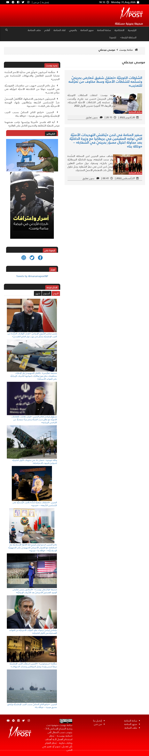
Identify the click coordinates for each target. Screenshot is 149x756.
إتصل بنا (45, 2)
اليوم (55, 293)
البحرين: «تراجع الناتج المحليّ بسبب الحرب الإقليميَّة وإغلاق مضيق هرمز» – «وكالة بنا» (32, 114)
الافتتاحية (119, 30)
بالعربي (73, 30)
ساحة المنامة (104, 30)
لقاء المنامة (59, 30)
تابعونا (112, 37)
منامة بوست (126, 50)
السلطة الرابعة (128, 37)
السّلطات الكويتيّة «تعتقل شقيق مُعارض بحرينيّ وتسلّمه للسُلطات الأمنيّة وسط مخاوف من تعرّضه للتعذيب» (105, 81)
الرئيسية (132, 30)
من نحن (36, 2)
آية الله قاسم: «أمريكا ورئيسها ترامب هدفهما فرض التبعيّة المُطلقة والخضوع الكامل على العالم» (32, 123)
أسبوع (47, 293)
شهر (38, 293)
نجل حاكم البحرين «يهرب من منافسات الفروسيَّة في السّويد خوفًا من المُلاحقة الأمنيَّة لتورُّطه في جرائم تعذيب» (32, 89)
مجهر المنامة (87, 30)
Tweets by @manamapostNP (32, 276)
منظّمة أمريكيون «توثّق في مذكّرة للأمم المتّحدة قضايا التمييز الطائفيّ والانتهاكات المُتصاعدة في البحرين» (32, 75)
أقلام (47, 30)
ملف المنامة (34, 30)
